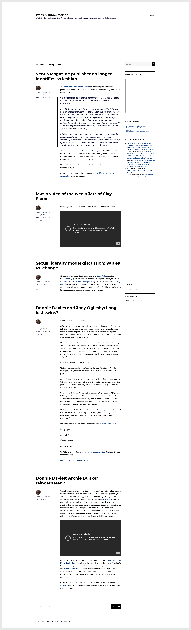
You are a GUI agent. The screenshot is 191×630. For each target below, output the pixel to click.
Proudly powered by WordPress (62, 621)
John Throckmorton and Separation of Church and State (140, 171)
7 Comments (40, 334)
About (152, 15)
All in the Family (70, 569)
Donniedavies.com (109, 424)
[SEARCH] (153, 64)
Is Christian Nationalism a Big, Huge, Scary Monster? (136, 126)
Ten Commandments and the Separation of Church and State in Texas (139, 125)
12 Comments (40, 290)
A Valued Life (66, 279)
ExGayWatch (102, 276)
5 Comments (40, 505)
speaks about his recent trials (93, 452)
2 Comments (40, 220)
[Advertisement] (95, 45)
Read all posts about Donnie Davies (74, 460)
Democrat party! (132, 143)
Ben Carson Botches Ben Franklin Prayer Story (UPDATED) (137, 131)
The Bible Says (107, 499)
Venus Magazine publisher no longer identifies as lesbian (74, 76)
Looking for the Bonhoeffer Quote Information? (135, 127)
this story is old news (104, 165)
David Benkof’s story (90, 151)
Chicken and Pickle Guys (96, 410)
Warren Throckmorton (52, 15)
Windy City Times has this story (76, 87)
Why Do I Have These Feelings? (77, 282)
